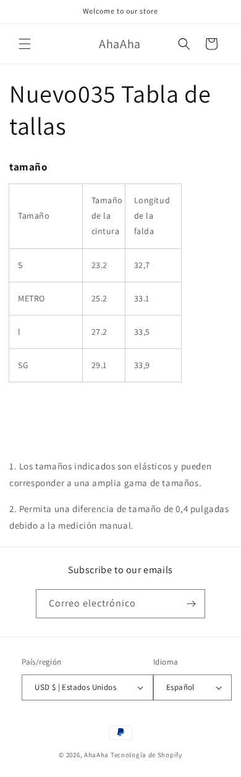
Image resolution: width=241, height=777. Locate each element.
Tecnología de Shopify (146, 754)
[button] (24, 43)
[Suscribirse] (191, 603)
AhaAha (96, 754)
